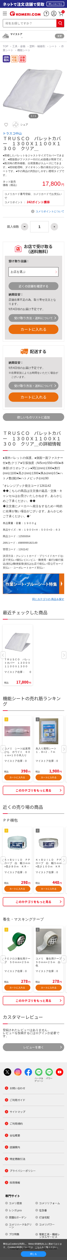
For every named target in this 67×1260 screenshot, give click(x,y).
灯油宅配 (44, 1217)
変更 (59, 35)
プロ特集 (14, 1234)
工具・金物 (18, 46)
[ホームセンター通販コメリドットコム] (25, 14)
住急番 (43, 1210)
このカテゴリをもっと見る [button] (33, 790)
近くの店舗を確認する (33, 286)
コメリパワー (47, 1224)
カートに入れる (33, 329)
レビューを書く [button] (33, 1047)
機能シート (23, 50)
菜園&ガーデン (17, 1217)
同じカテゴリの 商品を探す (48, 599)
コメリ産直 (15, 1203)
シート (53, 46)
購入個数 (13, 226)
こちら (38, 1247)
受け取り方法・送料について (33, 318)
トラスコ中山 (12, 133)
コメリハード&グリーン (20, 1225)
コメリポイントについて (50, 211)
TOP (6, 46)
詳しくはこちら (55, 3)
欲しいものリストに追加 (33, 417)
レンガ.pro (15, 1210)
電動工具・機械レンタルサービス (49, 1235)
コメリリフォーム (49, 1203)
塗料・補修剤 (37, 46)
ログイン (41, 1033)
